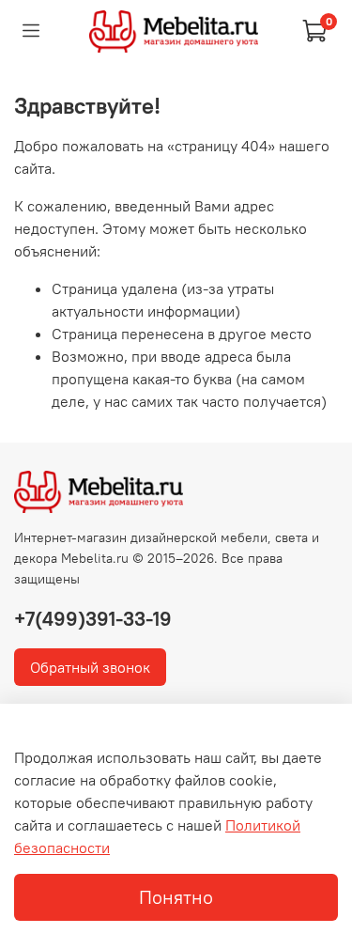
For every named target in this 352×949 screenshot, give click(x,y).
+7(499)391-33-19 (93, 618)
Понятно (176, 897)
